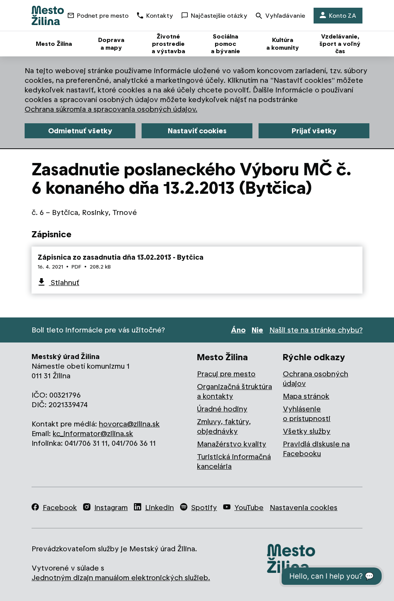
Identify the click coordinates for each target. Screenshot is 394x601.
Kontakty (159, 15)
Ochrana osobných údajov (315, 378)
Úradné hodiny (222, 409)
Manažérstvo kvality (231, 444)
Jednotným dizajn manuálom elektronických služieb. (121, 577)
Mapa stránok (306, 396)
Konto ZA (342, 15)
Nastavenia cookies (303, 507)
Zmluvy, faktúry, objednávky (224, 426)
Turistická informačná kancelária (234, 461)
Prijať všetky (314, 130)
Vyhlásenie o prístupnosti (307, 413)
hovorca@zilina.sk (129, 424)
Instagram (111, 507)
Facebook (60, 507)
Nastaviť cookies (197, 130)
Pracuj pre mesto (226, 374)
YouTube (249, 507)
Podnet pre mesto (103, 15)
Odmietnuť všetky (80, 130)
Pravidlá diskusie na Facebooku (316, 448)
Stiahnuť (64, 282)
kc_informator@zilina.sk (93, 433)
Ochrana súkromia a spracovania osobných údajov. (111, 109)
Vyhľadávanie (285, 15)
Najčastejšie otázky (219, 15)
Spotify (204, 507)
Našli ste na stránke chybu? (315, 330)
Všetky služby (307, 431)
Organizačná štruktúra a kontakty (234, 391)
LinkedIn (159, 507)
